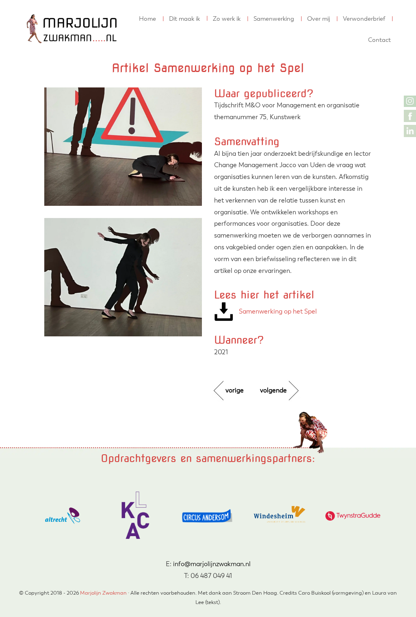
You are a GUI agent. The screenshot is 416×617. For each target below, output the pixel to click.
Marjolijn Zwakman (33, 8)
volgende (273, 390)
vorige (234, 390)
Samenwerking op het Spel (278, 311)
